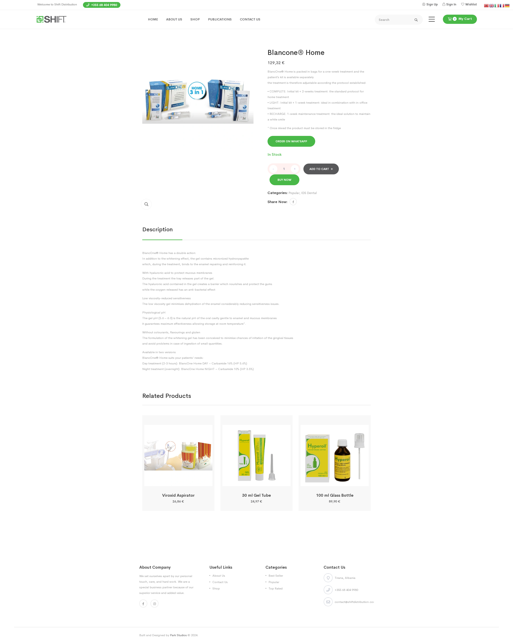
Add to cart (319, 169)
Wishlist (471, 4)
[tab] (157, 229)
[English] (491, 5)
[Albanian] (486, 5)
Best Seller (276, 575)
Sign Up (432, 4)
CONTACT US (250, 19)
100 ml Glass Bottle (334, 495)
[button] (146, 204)
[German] (507, 5)
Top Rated (276, 588)
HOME (153, 19)
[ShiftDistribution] (51, 19)
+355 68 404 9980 (103, 5)
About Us (218, 575)
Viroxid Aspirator (178, 495)
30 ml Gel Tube (256, 495)
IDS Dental (309, 193)
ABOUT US (174, 19)
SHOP (195, 19)
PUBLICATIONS (220, 19)
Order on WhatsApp (291, 141)
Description (157, 229)
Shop (216, 588)
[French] (502, 5)
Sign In (451, 4)
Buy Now (284, 180)
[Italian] (497, 5)
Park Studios (178, 635)
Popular (294, 193)
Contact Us (220, 582)
